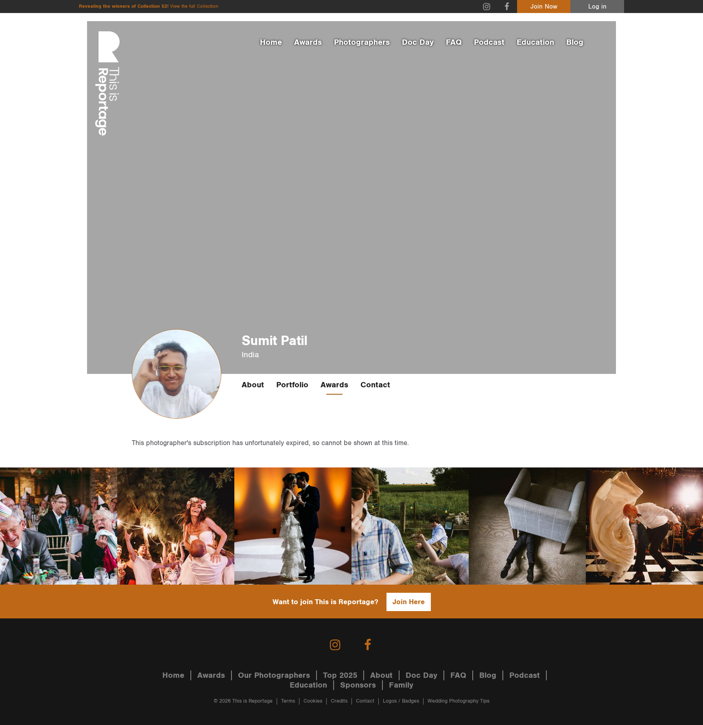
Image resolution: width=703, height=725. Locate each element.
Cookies (312, 701)
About (253, 385)
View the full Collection (194, 6)
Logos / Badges (401, 701)
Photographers (362, 42)
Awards (308, 42)
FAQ (454, 42)
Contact (375, 385)
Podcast (489, 42)
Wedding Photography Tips (458, 701)
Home (271, 42)
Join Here (409, 602)
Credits (339, 701)
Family (401, 685)
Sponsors (358, 685)
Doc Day (418, 42)
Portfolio (292, 385)
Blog (574, 42)
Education (535, 42)
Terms (288, 701)
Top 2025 (340, 675)
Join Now (544, 7)
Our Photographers (274, 675)
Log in (597, 7)
